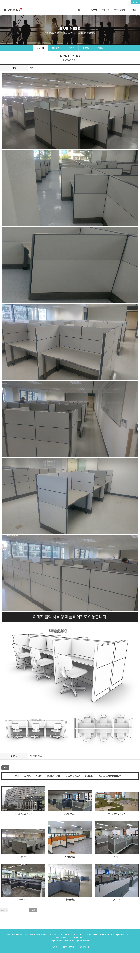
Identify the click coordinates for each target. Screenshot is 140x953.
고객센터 (134, 9)
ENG (136, 2)
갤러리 (100, 48)
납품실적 (40, 48)
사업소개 (93, 9)
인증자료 (70, 48)
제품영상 (86, 48)
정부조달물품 (119, 9)
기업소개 (80, 9)
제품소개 (105, 9)
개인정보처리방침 (68, 947)
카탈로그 (55, 48)
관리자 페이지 (84, 947)
